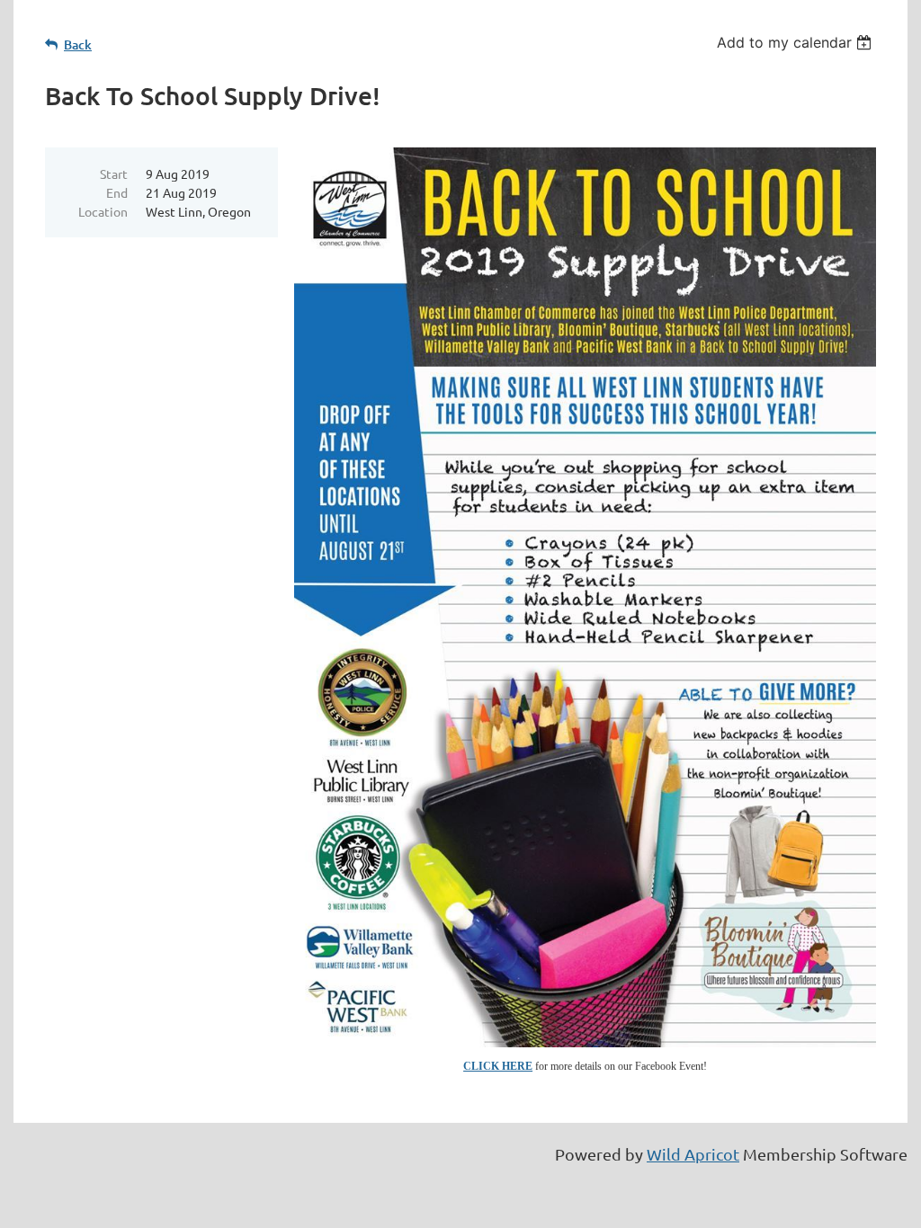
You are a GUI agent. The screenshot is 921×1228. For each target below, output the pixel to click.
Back (78, 44)
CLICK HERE (497, 1066)
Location (103, 211)
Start (114, 173)
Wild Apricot (693, 1153)
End (117, 192)
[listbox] (796, 42)
